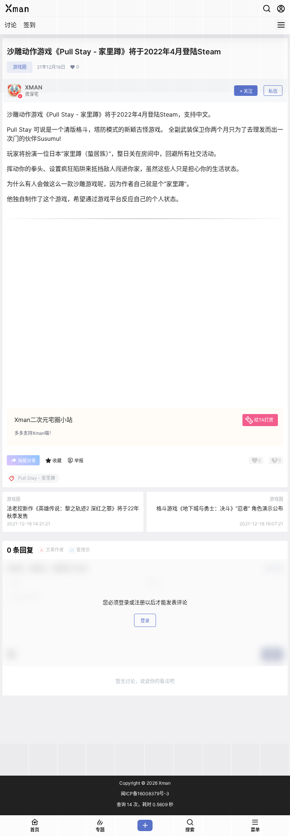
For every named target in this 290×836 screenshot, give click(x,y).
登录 (145, 621)
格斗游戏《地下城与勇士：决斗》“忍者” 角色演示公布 (219, 508)
